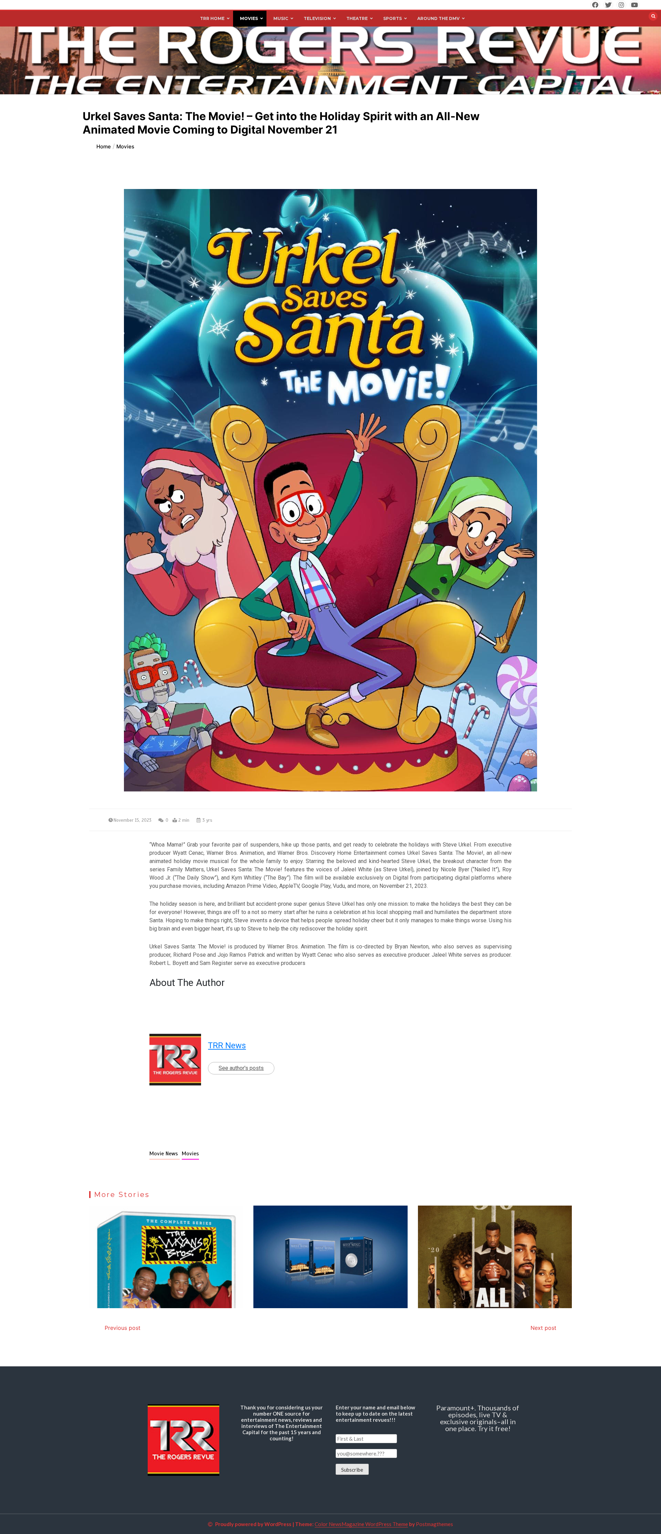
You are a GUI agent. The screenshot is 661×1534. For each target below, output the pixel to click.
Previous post (122, 1327)
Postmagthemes (434, 1524)
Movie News (164, 1153)
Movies (190, 1153)
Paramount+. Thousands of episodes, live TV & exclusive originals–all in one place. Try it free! (477, 1418)
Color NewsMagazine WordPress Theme (361, 1524)
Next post (543, 1327)
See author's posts (241, 1068)
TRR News (227, 1045)
